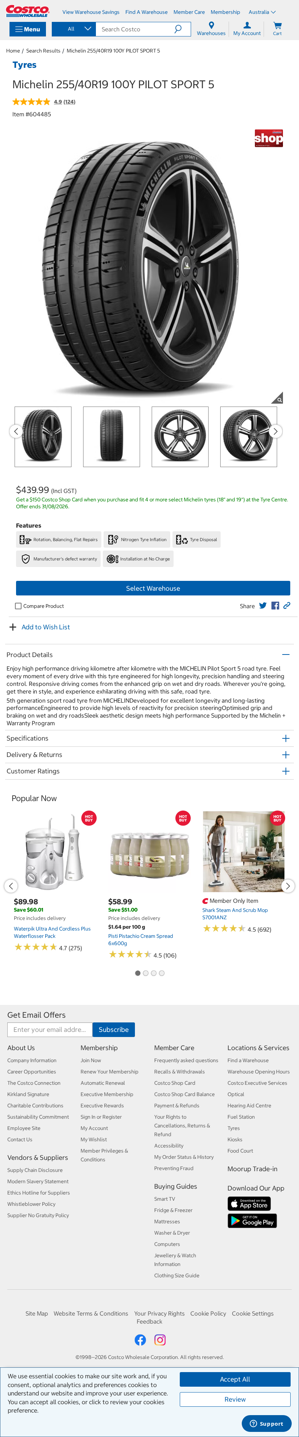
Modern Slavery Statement (38, 1181)
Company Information (32, 1060)
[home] (27, 11)
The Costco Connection (34, 1083)
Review (235, 1399)
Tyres (234, 1128)
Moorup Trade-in (252, 1169)
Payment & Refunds (176, 1105)
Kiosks (235, 1139)
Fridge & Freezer (173, 1210)
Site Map (37, 1313)
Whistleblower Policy (31, 1204)
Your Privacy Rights (159, 1313)
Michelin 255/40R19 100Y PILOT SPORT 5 (113, 50)
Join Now (91, 1060)
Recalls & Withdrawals (179, 1071)
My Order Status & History (184, 1157)
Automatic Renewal (103, 1083)
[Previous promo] (16, 431)
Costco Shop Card (174, 1083)
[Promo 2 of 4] (145, 973)
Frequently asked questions (186, 1060)
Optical (236, 1094)
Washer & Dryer (172, 1233)
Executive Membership (107, 1094)
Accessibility (168, 1145)
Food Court (240, 1150)
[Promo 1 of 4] (137, 973)
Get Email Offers (36, 1015)
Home (13, 50)
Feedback (149, 1321)
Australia (259, 12)
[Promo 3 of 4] (153, 973)
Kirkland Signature (28, 1094)
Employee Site (23, 1128)
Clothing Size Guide (176, 1275)
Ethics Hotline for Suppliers (38, 1192)
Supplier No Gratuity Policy (38, 1215)
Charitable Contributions (35, 1105)
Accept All (235, 1379)
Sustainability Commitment (38, 1117)
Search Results (43, 50)
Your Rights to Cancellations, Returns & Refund (182, 1126)
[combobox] (73, 29)
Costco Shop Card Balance (184, 1094)
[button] (182, 29)
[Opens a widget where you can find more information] (266, 1424)
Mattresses (167, 1221)
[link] (263, 605)
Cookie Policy (208, 1313)
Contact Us (19, 1139)
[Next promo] (276, 431)
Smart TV (164, 1199)
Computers (167, 1244)
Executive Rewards (102, 1105)
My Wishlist (94, 1139)
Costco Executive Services (257, 1083)
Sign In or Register (101, 1117)
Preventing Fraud (174, 1168)
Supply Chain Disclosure (35, 1170)
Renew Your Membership (110, 1071)
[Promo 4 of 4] (161, 973)
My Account (94, 1128)
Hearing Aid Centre (249, 1105)
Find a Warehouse (248, 1060)
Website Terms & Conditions (91, 1313)
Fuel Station (241, 1117)
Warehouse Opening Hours (259, 1071)
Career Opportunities (31, 1071)
